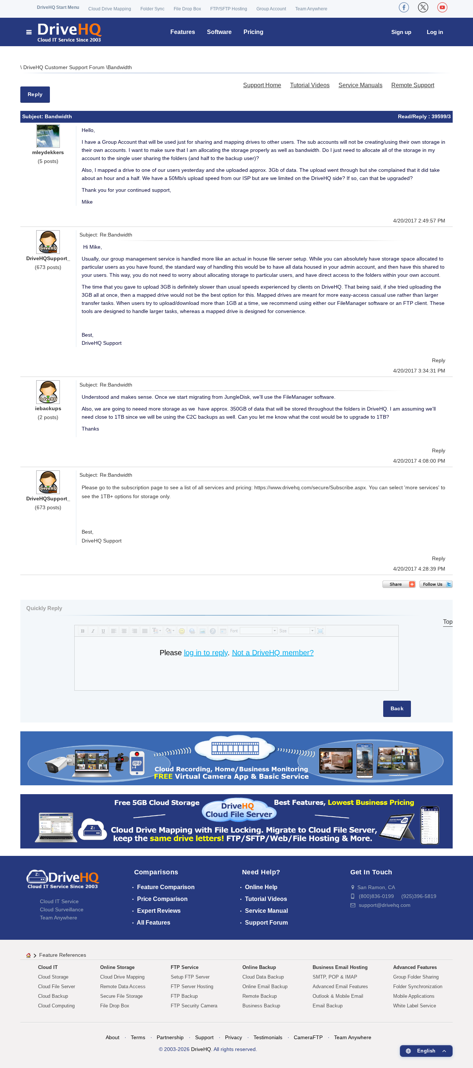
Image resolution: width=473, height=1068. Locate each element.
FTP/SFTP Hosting (228, 8)
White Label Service (414, 1006)
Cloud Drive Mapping (109, 8)
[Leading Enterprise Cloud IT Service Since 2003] (236, 821)
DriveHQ (201, 1049)
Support (204, 1037)
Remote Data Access (123, 986)
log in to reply (206, 653)
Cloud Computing (56, 1006)
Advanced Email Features (340, 986)
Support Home (262, 85)
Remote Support (412, 85)
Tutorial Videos (310, 85)
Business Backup (261, 1006)
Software (219, 32)
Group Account (271, 8)
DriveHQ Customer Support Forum (64, 67)
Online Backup (259, 967)
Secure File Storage (121, 996)
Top (448, 622)
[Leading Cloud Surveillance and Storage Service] (236, 758)
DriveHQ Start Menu (58, 7)
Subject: (33, 116)
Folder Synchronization (417, 986)
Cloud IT (48, 967)
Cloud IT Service (59, 901)
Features (182, 32)
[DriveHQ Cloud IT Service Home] (64, 32)
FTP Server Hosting (192, 986)
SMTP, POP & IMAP (335, 977)
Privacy (233, 1037)
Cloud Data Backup (263, 977)
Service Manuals (360, 85)
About (112, 1037)
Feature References (62, 955)
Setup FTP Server (190, 977)
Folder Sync (152, 8)
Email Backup (328, 1006)
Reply (35, 94)
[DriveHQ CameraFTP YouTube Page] (442, 7)
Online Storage (117, 967)
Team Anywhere (311, 8)
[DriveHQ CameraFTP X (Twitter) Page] (423, 7)
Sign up (401, 32)
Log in (435, 32)
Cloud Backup (53, 996)
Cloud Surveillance (62, 909)
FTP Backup (184, 996)
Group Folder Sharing (416, 977)
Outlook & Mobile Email (338, 996)
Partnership (170, 1037)
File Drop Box (187, 8)
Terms (138, 1037)
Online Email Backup (264, 986)
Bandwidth (120, 67)
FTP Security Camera (194, 1006)
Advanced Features (415, 967)
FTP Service (184, 967)
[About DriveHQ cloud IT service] (63, 882)
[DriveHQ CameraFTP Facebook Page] (404, 7)
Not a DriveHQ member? (273, 653)
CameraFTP (308, 1037)
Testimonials (267, 1037)
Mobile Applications (414, 996)
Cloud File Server (56, 986)
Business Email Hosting (340, 967)
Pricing (253, 32)
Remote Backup (259, 996)
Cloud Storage (53, 977)
